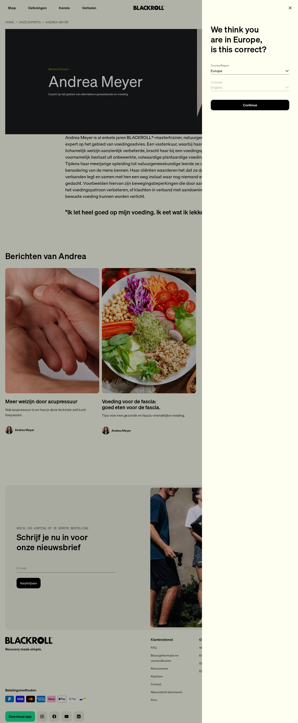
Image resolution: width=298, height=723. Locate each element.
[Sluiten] (290, 8)
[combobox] (250, 68)
